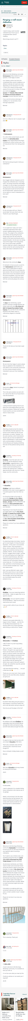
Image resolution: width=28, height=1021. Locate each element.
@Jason (20, 515)
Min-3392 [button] (8, 946)
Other (5, 48)
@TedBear (5, 459)
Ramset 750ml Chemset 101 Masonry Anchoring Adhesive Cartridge (13, 94)
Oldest (8, 66)
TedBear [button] (8, 424)
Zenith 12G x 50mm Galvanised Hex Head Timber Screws (13, 859)
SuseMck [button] (8, 455)
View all (25, 994)
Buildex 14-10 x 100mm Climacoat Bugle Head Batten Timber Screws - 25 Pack (13, 499)
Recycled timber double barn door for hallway (20, 1014)
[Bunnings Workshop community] (7, 2)
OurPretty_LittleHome (7, 1019)
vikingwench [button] (9, 25)
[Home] (1, 11)
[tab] (4, 59)
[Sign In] (24, 2)
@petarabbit (12, 847)
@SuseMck (7, 485)
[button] (4, 25)
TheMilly (18, 1019)
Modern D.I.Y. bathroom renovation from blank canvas (6, 1014)
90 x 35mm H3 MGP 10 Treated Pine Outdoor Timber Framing (13, 308)
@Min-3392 (7, 964)
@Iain (19, 262)
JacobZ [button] (8, 960)
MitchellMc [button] (9, 70)
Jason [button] (7, 383)
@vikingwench (7, 76)
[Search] (1, 6)
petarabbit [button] (9, 781)
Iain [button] (7, 223)
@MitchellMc (6, 463)
